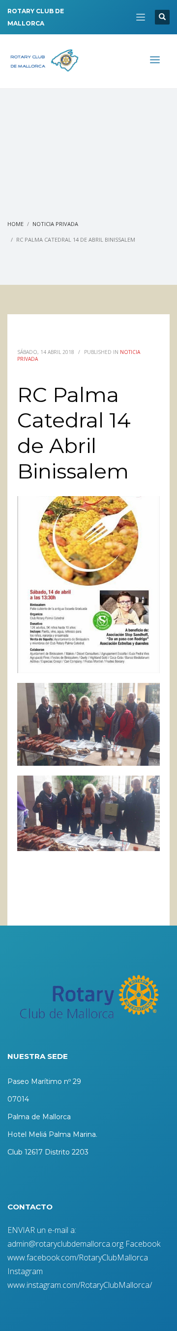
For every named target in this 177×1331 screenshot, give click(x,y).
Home (15, 223)
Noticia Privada (55, 223)
